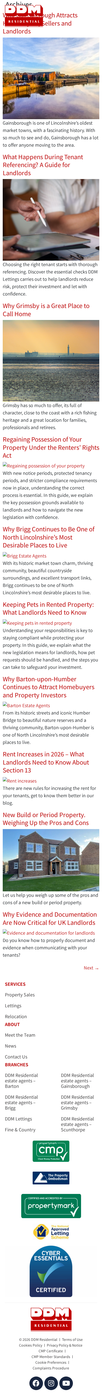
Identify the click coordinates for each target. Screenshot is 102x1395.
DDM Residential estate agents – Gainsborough (77, 1081)
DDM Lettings (18, 1119)
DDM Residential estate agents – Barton (21, 1081)
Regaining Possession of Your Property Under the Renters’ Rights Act (51, 447)
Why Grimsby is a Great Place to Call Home (46, 309)
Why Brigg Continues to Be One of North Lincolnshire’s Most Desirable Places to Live (48, 537)
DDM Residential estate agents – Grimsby (77, 1102)
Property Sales (20, 994)
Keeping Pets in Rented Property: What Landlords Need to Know (48, 608)
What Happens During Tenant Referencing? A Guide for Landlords (43, 164)
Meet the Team (20, 1035)
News (10, 1046)
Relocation (16, 1016)
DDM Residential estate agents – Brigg (21, 1102)
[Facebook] (36, 1383)
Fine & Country (20, 1129)
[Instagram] (51, 1383)
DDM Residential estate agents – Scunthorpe (77, 1124)
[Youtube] (66, 1383)
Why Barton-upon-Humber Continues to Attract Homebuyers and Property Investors (48, 687)
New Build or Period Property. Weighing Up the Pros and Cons (46, 818)
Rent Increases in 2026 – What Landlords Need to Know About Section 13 (46, 762)
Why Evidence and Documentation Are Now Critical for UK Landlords (50, 918)
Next (91, 968)
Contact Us (16, 1057)
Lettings (13, 1005)
